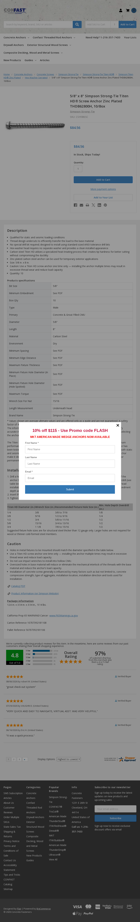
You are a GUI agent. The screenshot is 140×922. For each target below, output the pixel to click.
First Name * (32, 442)
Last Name (31, 457)
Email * (29, 471)
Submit (70, 489)
